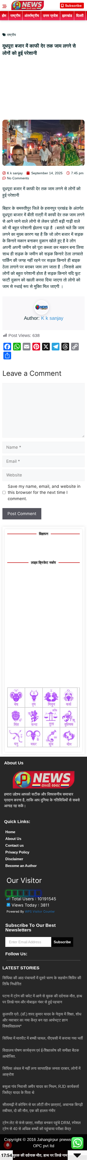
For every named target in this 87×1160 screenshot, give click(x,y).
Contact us (14, 845)
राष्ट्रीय (15, 16)
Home (10, 832)
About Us (13, 839)
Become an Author (21, 866)
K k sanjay (52, 318)
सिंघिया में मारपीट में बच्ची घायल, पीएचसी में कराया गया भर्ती (42, 1038)
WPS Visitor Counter (40, 911)
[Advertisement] (43, 89)
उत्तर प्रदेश (50, 16)
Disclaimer (14, 859)
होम (4, 16)
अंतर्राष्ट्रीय (31, 16)
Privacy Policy (17, 852)
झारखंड (67, 16)
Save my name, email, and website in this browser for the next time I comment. (44, 492)
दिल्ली (79, 16)
